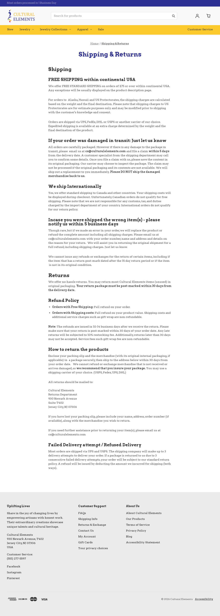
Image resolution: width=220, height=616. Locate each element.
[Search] (173, 16)
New (10, 29)
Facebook (13, 566)
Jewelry (25, 29)
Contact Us (86, 530)
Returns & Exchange (92, 524)
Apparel (82, 29)
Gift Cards (85, 542)
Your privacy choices (93, 548)
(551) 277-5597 (16, 558)
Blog (129, 536)
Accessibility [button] (204, 599)
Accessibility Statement (143, 542)
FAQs (82, 513)
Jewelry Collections (53, 29)
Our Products (135, 519)
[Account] (197, 15)
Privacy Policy (136, 530)
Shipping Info (87, 519)
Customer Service (200, 29)
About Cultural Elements (144, 513)
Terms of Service (138, 524)
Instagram (14, 572)
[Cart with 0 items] (208, 15)
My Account (87, 536)
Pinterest (13, 578)
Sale (101, 29)
